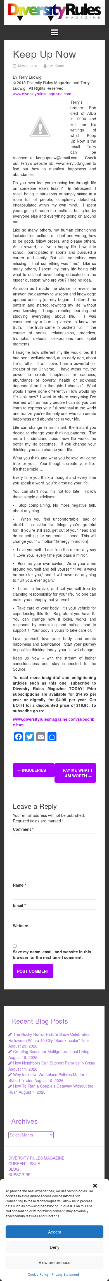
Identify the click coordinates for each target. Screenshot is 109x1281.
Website (20, 925)
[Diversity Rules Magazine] (54, 11)
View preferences (54, 1262)
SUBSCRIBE (19, 1174)
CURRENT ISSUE (24, 1163)
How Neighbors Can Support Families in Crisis (54, 1063)
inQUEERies (31, 770)
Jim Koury (56, 65)
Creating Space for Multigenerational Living (51, 1051)
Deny (55, 1247)
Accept (54, 1232)
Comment (23, 829)
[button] (95, 1185)
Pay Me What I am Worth (77, 772)
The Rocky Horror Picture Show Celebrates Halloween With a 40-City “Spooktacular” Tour (48, 1037)
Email (19, 905)
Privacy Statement (65, 1274)
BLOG (13, 1169)
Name (19, 885)
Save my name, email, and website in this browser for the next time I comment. (52, 954)
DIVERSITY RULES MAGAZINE (36, 1158)
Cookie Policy (38, 1274)
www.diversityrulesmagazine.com (42, 93)
